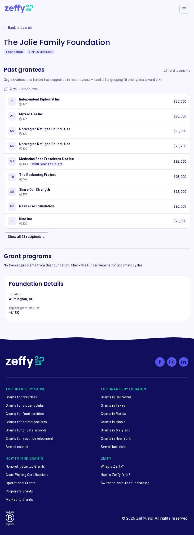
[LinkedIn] (183, 362)
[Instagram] (171, 362)
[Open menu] (184, 9)
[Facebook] (160, 362)
